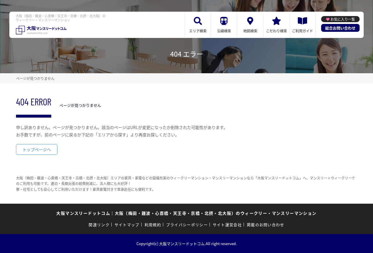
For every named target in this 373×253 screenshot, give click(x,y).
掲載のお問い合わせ (265, 224)
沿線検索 (224, 30)
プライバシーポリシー (187, 224)
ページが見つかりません (35, 78)
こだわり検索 (276, 30)
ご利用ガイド (302, 30)
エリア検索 (198, 30)
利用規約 (153, 224)
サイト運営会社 (227, 224)
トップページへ (36, 149)
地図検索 (250, 30)
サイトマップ (127, 224)
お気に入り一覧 (342, 19)
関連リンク (99, 224)
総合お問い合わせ (340, 28)
